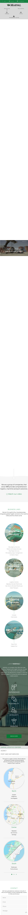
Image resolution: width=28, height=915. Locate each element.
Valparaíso (14, 831)
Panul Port (14, 644)
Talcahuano (14, 867)
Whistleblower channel (14, 17)
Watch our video (15, 494)
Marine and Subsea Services (14, 549)
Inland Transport (14, 588)
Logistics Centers (14, 582)
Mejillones (14, 796)
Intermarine (14, 617)
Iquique (14, 794)
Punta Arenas (14, 869)
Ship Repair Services (14, 551)
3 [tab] (16, 874)
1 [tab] (12, 874)
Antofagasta (14, 798)
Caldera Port (14, 646)
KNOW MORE (14, 736)
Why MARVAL (21, 8)
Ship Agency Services (14, 547)
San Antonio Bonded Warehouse (14, 586)
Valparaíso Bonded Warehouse (14, 584)
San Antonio (14, 832)
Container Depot (14, 555)
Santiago (14, 834)
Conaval (14, 615)
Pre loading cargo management (14, 553)
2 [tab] (14, 874)
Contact (21, 13)
